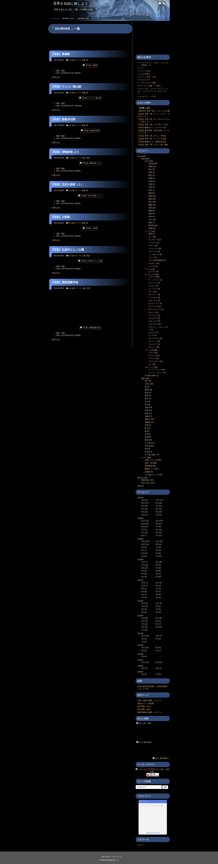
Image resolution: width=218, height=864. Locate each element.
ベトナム (152, 243)
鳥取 (150, 193)
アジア (147, 231)
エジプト (152, 272)
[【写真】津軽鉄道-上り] (90, 164)
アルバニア (152, 344)
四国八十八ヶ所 (151, 460)
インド (151, 257)
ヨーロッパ (149, 274)
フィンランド (153, 280)
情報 (139, 486)
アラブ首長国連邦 (155, 260)
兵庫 (150, 187)
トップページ (54, 18)
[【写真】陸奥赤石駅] (90, 131)
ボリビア (152, 355)
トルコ (151, 266)
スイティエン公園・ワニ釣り (149, 86)
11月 (157, 500)
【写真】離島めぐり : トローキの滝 (151, 127)
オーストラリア (154, 370)
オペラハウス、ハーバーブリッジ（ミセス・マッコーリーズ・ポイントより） (152, 91)
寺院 (146, 384)
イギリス (152, 277)
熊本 (150, 217)
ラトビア (152, 286)
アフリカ (148, 269)
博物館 (147, 422)
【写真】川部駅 (60, 216)
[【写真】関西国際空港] (90, 329)
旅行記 (140, 478)
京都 (150, 181)
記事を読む (56, 77)
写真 (139, 156)
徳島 (150, 199)
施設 (143, 378)
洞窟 (146, 410)
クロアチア (152, 324)
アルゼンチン (153, 361)
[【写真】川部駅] (90, 229)
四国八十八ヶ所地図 (145, 703)
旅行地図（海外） (84, 18)
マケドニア (152, 341)
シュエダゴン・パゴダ (146, 96)
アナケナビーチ (143, 80)
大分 (150, 220)
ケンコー (141, 68)
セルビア (152, 332)
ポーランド (152, 295)
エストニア (152, 283)
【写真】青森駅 (60, 54)
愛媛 (150, 205)
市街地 (147, 446)
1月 (156, 515)
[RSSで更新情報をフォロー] (164, 4)
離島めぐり (149, 469)
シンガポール (153, 254)
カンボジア (152, 240)
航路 (146, 440)
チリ (150, 364)
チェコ (151, 292)
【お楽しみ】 (144, 108)
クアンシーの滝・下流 (146, 77)
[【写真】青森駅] (90, 66)
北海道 (151, 163)
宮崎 (150, 222)
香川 (150, 202)
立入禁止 (148, 443)
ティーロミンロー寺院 (146, 83)
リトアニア (152, 289)
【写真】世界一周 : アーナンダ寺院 (151, 139)
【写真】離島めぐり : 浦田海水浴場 (151, 142)
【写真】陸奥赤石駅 (63, 119)
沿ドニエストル (154, 309)
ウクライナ (152, 306)
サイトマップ (116, 857)
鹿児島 (151, 225)
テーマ (144, 458)
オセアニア (149, 367)
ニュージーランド (155, 373)
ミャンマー (152, 248)
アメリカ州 (149, 350)
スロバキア (152, 300)
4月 (142, 512)
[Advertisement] (90, 40)
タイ (150, 237)
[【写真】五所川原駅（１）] (90, 197)
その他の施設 (150, 455)
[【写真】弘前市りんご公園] (90, 262)
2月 (142, 515)
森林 (146, 396)
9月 (156, 503)
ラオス (151, 246)
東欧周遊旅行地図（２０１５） (150, 712)
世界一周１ (145, 483)
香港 (150, 234)
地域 (143, 159)
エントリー (145, 801)
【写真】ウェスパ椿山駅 (66, 86)
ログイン (141, 845)
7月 (156, 506)
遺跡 (146, 390)
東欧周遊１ (145, 480)
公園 (83, 256)
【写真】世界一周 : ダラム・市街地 (151, 136)
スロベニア (152, 321)
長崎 (150, 214)
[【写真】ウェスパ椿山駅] (90, 99)
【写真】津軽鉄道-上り (65, 151)
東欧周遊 (148, 466)
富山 (150, 169)
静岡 (150, 178)
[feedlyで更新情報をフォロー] (159, 4)
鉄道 (83, 158)
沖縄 (150, 228)
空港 (88, 288)
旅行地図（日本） (68, 18)
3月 (156, 512)
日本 (146, 161)
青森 (83, 60)
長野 (150, 172)
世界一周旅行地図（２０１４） (150, 700)
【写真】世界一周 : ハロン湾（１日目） (153, 125)
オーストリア (153, 303)
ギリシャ (152, 347)
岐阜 (150, 175)
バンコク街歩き (143, 74)
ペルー (151, 352)
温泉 (146, 413)
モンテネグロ (153, 338)
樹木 (146, 399)
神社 (146, 381)
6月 (142, 509)
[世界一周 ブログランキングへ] (152, 775)
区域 (146, 452)
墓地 (146, 393)
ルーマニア (152, 315)
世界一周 (148, 463)
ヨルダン (152, 263)
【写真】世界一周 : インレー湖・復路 (152, 145)
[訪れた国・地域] (143, 724)
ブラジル (152, 358)
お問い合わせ (105, 857)
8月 (142, 506)
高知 (150, 208)
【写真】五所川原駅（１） (67, 184)
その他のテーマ (74, 60)
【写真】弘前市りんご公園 (67, 249)
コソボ (151, 335)
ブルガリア (152, 318)
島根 (150, 196)
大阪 (83, 288)
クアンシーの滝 (143, 71)
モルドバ (152, 312)
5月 (156, 509)
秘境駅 (147, 472)
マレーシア (152, 251)
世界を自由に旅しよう (70, 3)
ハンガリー (152, 298)
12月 (143, 500)
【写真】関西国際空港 (64, 282)
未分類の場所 (150, 375)
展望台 (147, 419)
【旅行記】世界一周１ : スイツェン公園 (153, 111)
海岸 (146, 407)
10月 (143, 503)
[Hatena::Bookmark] (153, 833)
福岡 (150, 211)
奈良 (150, 190)
